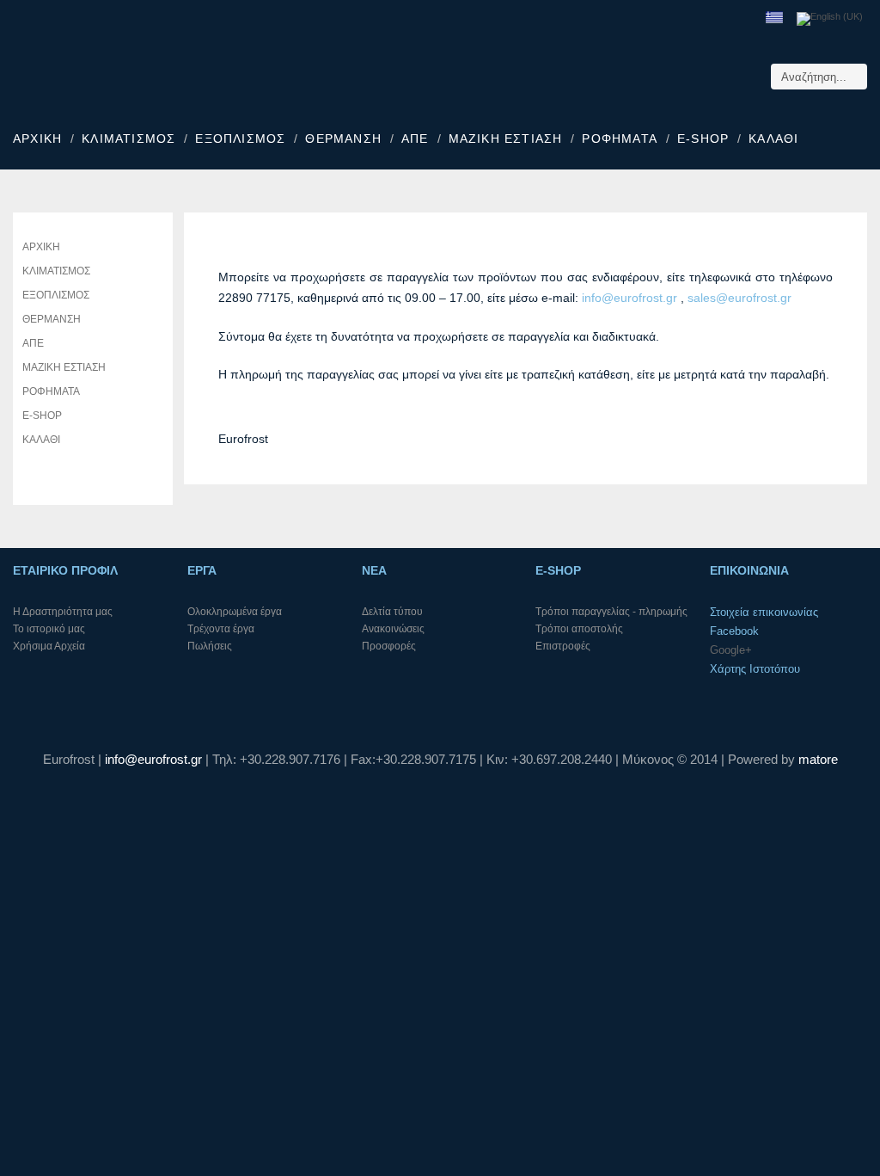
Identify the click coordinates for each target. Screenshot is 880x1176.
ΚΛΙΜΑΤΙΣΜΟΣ (128, 138)
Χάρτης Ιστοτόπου (755, 668)
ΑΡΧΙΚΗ (37, 138)
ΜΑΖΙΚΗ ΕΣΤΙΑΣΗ (506, 138)
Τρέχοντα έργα (220, 629)
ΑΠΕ (415, 138)
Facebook (734, 631)
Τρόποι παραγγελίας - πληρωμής (611, 612)
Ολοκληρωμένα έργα (234, 612)
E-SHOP (703, 138)
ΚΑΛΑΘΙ (773, 138)
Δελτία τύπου (392, 612)
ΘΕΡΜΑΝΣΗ (343, 138)
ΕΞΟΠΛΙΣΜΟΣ (240, 138)
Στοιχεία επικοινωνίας (764, 612)
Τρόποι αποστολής (579, 629)
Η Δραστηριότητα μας (63, 612)
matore (818, 759)
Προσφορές (389, 646)
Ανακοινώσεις (393, 629)
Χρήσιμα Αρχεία (49, 646)
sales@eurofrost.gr (739, 298)
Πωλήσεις (209, 646)
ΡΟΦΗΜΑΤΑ (619, 138)
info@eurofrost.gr (629, 298)
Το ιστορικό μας (49, 629)
